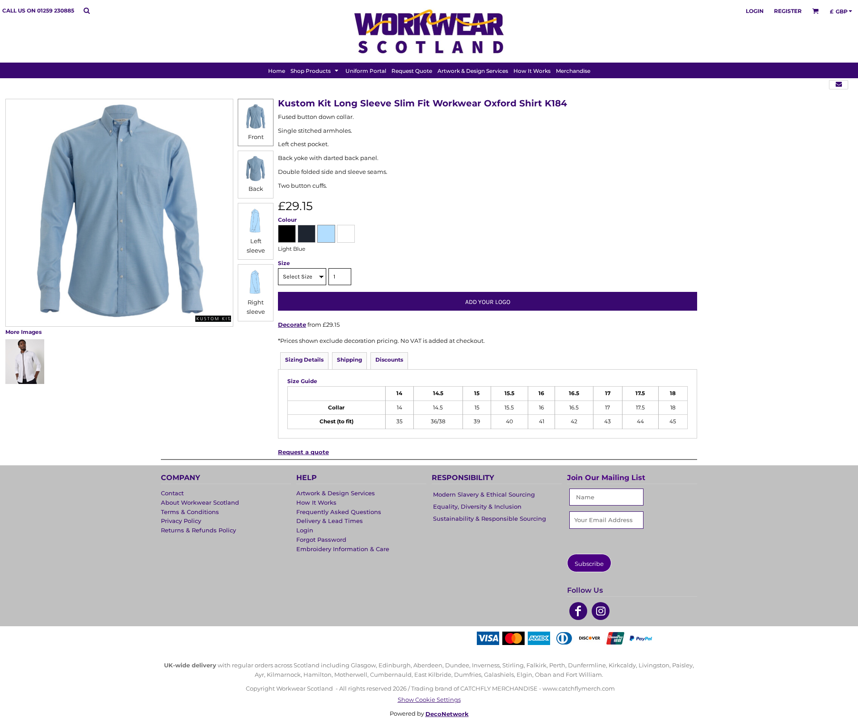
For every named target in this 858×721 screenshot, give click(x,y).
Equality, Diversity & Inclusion (477, 506)
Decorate (292, 324)
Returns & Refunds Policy (198, 530)
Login (755, 11)
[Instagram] (601, 611)
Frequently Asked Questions (338, 511)
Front (256, 136)
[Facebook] (578, 611)
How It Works (316, 502)
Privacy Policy (181, 520)
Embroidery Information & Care (342, 548)
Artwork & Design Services (335, 493)
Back (255, 188)
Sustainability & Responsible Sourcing (489, 518)
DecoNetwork (447, 713)
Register (788, 11)
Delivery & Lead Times (329, 520)
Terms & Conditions (190, 511)
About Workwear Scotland (200, 502)
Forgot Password (321, 539)
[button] (86, 10)
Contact (172, 493)
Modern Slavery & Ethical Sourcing (484, 494)
